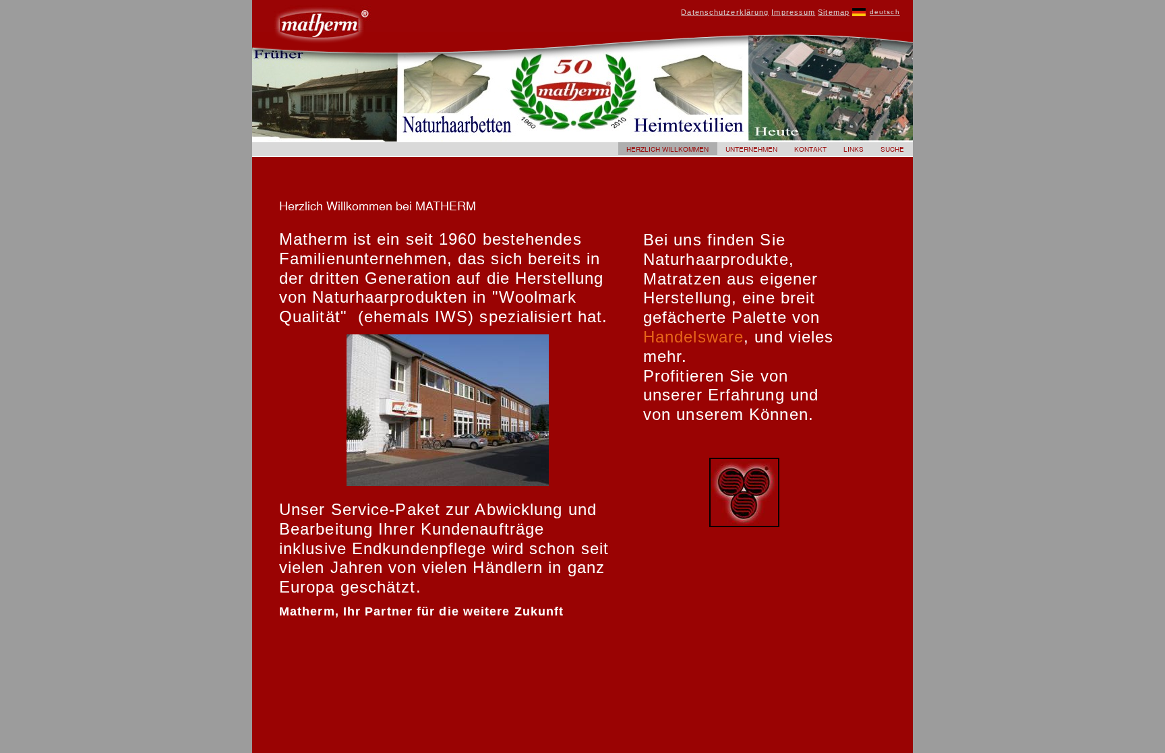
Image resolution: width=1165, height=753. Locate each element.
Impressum (793, 12)
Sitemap (833, 12)
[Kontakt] (810, 152)
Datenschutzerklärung (725, 12)
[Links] (853, 152)
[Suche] (892, 152)
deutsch (885, 12)
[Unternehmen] (751, 152)
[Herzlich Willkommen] (667, 152)
